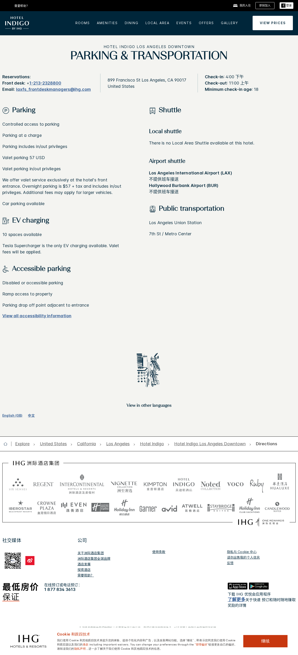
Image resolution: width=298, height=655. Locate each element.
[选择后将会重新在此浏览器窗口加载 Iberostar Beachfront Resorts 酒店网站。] (20, 507)
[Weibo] (29, 560)
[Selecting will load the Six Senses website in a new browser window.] (18, 484)
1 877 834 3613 (59, 589)
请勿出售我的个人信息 (243, 557)
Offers (206, 23)
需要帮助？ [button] (21, 6)
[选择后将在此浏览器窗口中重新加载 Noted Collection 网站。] (210, 484)
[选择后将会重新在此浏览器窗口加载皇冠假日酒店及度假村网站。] (46, 507)
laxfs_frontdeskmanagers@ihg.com (53, 89)
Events (184, 23)
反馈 (230, 563)
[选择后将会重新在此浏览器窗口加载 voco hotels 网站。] (235, 484)
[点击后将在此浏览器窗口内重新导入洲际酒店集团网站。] (36, 463)
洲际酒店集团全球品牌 (94, 558)
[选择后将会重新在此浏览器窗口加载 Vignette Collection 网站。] (124, 482)
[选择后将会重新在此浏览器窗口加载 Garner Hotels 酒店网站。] (148, 507)
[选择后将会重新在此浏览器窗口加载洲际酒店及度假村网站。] (82, 484)
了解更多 (237, 599)
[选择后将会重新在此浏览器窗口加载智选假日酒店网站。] (100, 507)
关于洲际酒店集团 (91, 553)
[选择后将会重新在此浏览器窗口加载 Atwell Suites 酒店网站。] (192, 507)
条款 (86, 644)
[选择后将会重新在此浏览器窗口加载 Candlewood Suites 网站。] (277, 507)
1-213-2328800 (45, 83)
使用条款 (159, 552)
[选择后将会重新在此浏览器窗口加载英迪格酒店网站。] (184, 484)
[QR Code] (12, 560)
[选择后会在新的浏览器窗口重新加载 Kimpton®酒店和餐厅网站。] (155, 484)
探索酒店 (84, 570)
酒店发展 (84, 564)
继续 (265, 641)
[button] (286, 5)
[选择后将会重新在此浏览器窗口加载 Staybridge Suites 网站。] (220, 507)
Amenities (107, 23)
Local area (157, 23)
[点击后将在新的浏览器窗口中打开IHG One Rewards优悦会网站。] (261, 522)
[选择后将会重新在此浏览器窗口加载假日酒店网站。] (124, 507)
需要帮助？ (86, 575)
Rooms (82, 23)
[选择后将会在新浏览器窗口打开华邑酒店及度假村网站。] (280, 484)
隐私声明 (80, 648)
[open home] (7, 443)
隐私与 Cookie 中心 (242, 552)
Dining (132, 23)
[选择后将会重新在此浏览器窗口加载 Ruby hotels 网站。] (257, 484)
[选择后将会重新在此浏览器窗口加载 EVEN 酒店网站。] (74, 507)
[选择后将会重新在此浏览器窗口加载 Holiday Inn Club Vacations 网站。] (249, 507)
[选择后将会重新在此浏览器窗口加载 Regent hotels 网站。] (43, 484)
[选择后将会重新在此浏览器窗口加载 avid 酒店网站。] (169, 507)
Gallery (229, 23)
